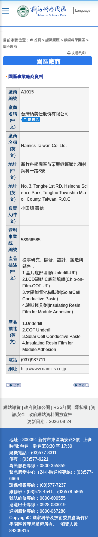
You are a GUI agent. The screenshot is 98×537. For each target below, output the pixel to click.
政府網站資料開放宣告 (50, 414)
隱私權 (81, 407)
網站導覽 (12, 407)
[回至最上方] (81, 386)
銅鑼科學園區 (74, 40)
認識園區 (52, 40)
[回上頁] (13, 386)
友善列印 (78, 53)
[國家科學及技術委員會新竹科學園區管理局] (49, 10)
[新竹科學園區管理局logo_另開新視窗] (23, 10)
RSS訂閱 (62, 407)
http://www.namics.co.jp (43, 368)
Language (82, 10)
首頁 (37, 40)
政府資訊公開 (37, 407)
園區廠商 (10, 46)
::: (1, 30)
